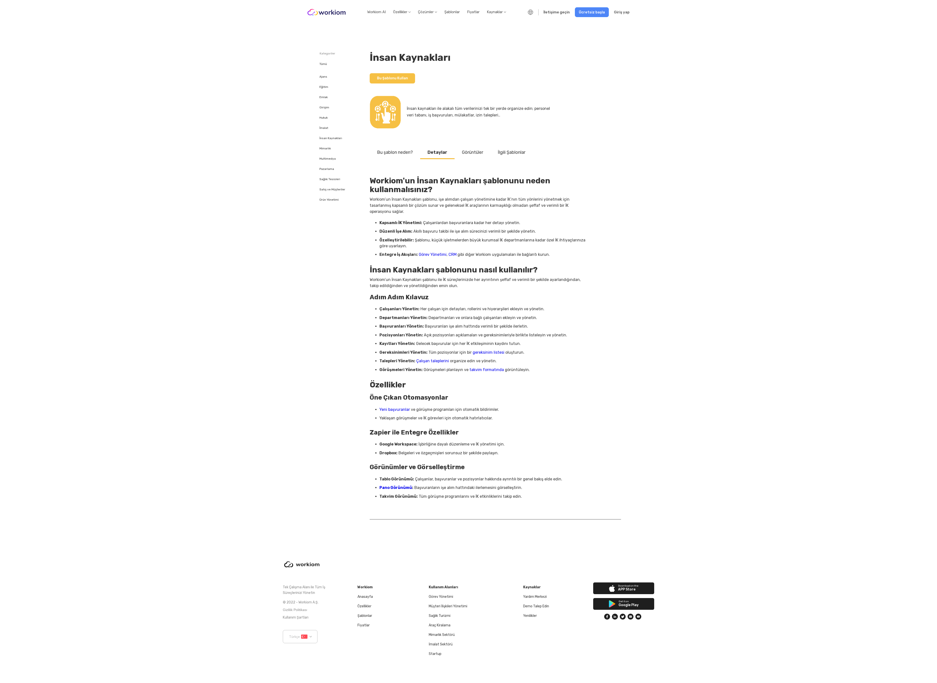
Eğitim (323, 87)
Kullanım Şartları (295, 617)
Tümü (323, 64)
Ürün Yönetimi (329, 199)
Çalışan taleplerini (432, 361)
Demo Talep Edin (536, 606)
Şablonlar (452, 12)
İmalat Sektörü (441, 644)
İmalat (323, 128)
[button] (401, 12)
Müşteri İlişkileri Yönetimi (448, 606)
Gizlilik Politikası (295, 610)
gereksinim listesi (488, 352)
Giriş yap (622, 12)
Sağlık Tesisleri (329, 179)
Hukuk (323, 117)
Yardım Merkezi (535, 597)
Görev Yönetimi (433, 254)
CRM (452, 254)
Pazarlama (326, 169)
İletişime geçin (556, 12)
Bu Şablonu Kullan (392, 78)
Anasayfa (365, 597)
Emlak (323, 97)
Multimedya (327, 158)
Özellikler (364, 606)
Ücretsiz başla (592, 12)
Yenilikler (530, 616)
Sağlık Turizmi (439, 616)
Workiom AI (376, 12)
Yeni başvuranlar (394, 409)
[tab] (395, 152)
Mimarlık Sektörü (442, 635)
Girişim (324, 107)
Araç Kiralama (439, 625)
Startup (435, 654)
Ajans (323, 76)
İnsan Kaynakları (330, 138)
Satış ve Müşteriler (332, 189)
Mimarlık (325, 148)
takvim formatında (486, 369)
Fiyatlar (473, 12)
